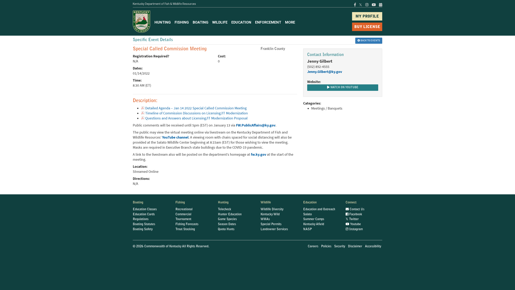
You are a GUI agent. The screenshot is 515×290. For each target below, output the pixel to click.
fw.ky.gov (258, 154)
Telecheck (224, 209)
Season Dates (227, 224)
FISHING (182, 22)
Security (339, 246)
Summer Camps (313, 219)
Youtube (355, 224)
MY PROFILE (367, 17)
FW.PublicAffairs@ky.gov (255, 125)
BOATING (200, 22)
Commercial (183, 214)
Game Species (227, 219)
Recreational (184, 209)
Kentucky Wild (270, 214)
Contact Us (356, 209)
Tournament (183, 219)
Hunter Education (230, 214)
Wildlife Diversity (272, 209)
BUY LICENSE (367, 27)
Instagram (355, 229)
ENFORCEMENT (268, 22)
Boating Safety (143, 229)
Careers (313, 246)
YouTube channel (175, 137)
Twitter (352, 219)
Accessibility (373, 246)
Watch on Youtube (344, 87)
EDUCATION (241, 22)
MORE (290, 22)
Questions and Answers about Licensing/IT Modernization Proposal (196, 118)
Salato (307, 214)
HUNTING (162, 22)
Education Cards (144, 214)
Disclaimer (355, 246)
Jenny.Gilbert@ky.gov (324, 71)
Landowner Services (274, 229)
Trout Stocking (185, 229)
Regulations (140, 219)
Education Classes (145, 209)
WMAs (265, 219)
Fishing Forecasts (186, 224)
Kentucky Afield (313, 224)
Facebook (355, 214)
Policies (326, 246)
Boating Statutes (144, 224)
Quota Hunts (226, 229)
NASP (307, 229)
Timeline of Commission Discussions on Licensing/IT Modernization (196, 113)
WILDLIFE (220, 22)
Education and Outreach (319, 209)
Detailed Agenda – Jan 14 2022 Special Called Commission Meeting (196, 108)
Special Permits (271, 224)
